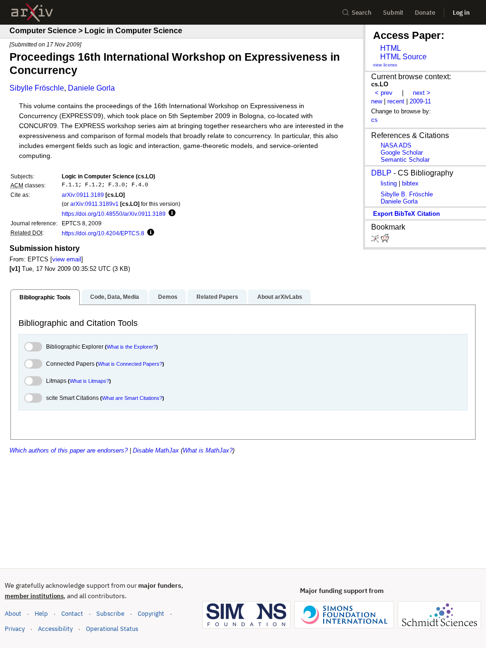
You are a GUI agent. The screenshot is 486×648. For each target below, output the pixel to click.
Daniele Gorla (91, 88)
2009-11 (420, 101)
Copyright (151, 614)
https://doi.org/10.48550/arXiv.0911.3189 (114, 214)
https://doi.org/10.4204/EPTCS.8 (103, 233)
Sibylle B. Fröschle (407, 194)
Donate (425, 13)
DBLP (381, 173)
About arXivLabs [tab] (279, 297)
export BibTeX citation (406, 213)
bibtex (410, 183)
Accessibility (55, 629)
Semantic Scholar (405, 159)
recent (395, 101)
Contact (72, 614)
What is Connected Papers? (130, 364)
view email (66, 259)
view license (385, 65)
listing (389, 183)
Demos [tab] (168, 297)
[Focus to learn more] (171, 213)
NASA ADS (396, 145)
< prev (384, 92)
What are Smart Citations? (132, 398)
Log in (461, 13)
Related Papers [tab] (217, 297)
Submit (393, 13)
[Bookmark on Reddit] (385, 240)
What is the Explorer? (131, 347)
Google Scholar (402, 152)
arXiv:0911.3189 (83, 195)
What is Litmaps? (89, 381)
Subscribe (110, 614)
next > (421, 92)
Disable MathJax (156, 450)
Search (362, 13)
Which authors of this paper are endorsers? (68, 450)
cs (374, 119)
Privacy (15, 629)
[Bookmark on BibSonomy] (376, 240)
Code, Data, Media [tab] (114, 297)
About (13, 614)
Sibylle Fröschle (36, 88)
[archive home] (32, 12)
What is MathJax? (208, 450)
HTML (390, 48)
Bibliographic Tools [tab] (45, 297)
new (376, 101)
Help (41, 614)
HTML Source (403, 57)
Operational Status (112, 628)
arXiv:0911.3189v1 (94, 204)
